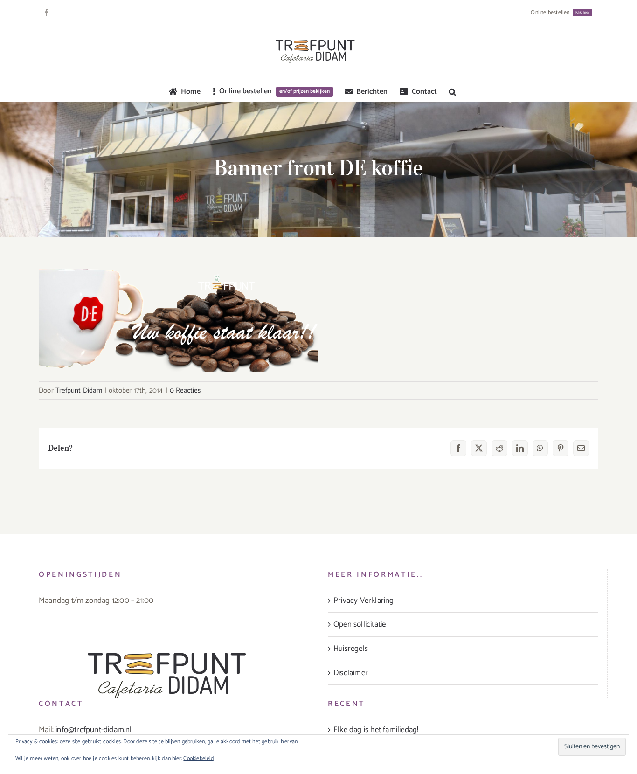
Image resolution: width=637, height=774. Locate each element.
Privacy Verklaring (363, 600)
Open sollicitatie (359, 624)
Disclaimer (350, 672)
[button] (452, 92)
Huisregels (350, 648)
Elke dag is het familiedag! (375, 729)
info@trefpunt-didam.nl (93, 729)
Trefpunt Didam (78, 390)
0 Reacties (185, 390)
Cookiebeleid (198, 758)
